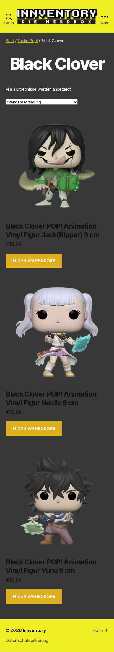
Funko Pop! (27, 40)
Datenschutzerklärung (27, 640)
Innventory (34, 630)
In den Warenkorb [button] (34, 260)
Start (10, 40)
